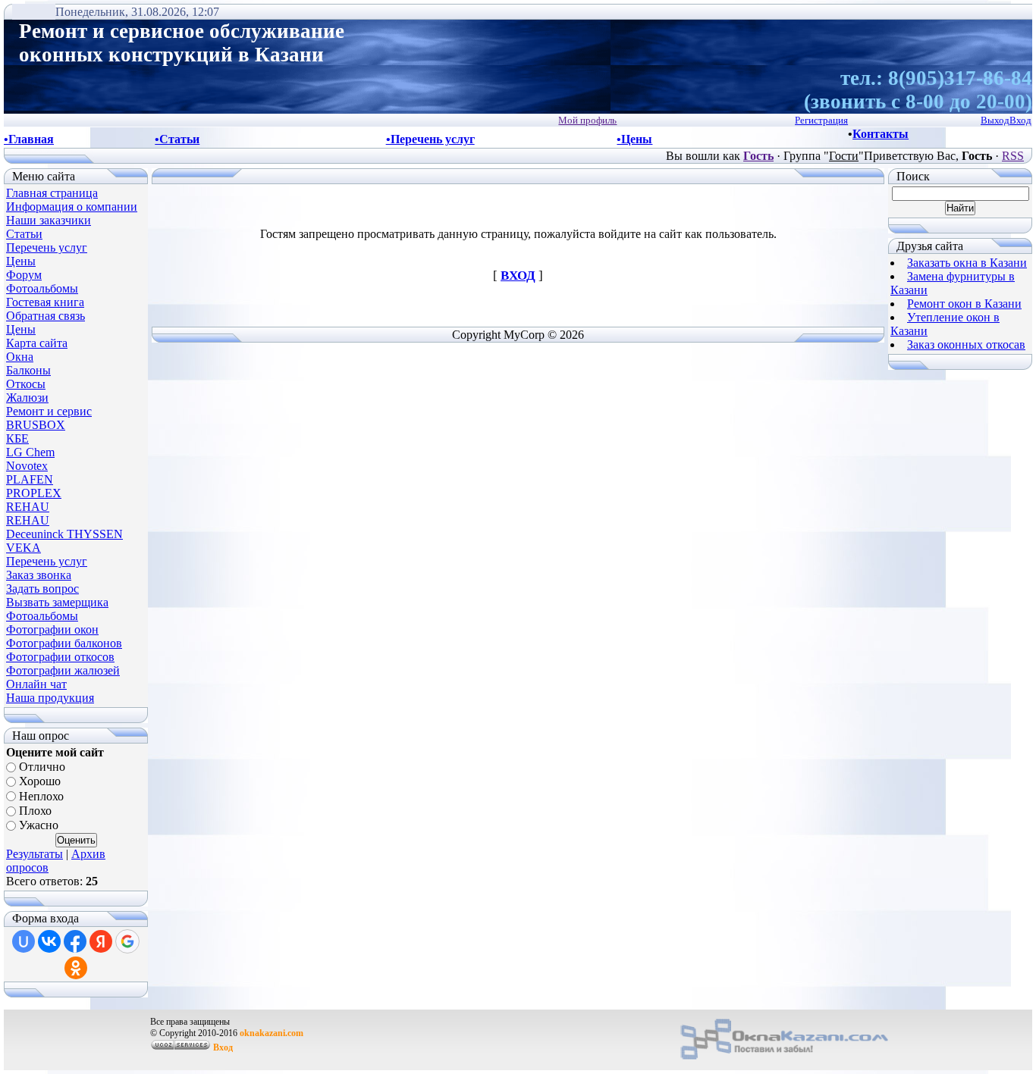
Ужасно (38, 825)
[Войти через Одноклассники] (75, 968)
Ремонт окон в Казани (964, 303)
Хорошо (40, 781)
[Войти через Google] (127, 941)
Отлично (42, 766)
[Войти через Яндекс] (100, 941)
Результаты (34, 853)
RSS (1013, 155)
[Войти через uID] (23, 941)
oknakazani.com (271, 1033)
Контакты (880, 133)
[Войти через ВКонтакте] (49, 941)
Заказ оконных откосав (966, 344)
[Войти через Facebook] (75, 941)
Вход (223, 1047)
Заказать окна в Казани (967, 262)
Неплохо (41, 796)
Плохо (35, 810)
